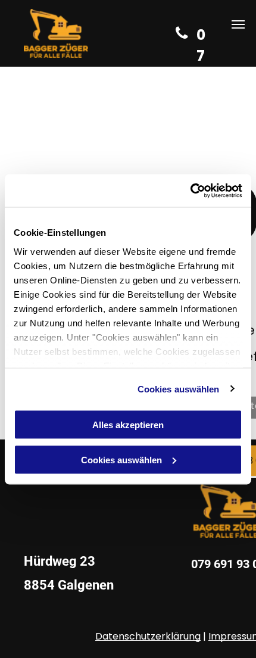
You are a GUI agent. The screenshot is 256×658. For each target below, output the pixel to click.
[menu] (238, 24)
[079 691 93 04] (180, 33)
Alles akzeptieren (128, 425)
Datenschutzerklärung (148, 636)
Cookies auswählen (179, 388)
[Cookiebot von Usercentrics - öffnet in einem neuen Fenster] (190, 190)
